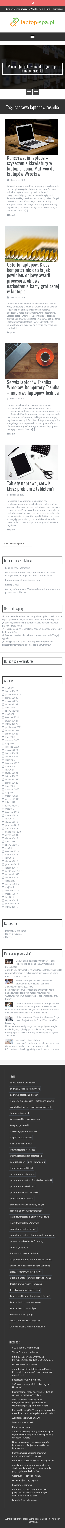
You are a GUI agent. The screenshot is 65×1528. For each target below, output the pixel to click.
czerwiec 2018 (12, 845)
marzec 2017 (11, 894)
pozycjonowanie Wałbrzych (23, 1186)
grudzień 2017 (12, 864)
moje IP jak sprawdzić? (21, 1137)
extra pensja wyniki (45, 1101)
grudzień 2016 (12, 903)
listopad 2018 (11, 828)
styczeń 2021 (11, 773)
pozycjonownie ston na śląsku (24, 1192)
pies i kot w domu (36, 1162)
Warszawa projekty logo (21, 1314)
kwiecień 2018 (12, 851)
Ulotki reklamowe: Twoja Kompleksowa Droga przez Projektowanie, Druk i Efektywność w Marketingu (32, 1020)
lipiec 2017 (10, 881)
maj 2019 (9, 809)
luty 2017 (9, 897)
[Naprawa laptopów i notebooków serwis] (32, 22)
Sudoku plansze (17, 1278)
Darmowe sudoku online (21, 1101)
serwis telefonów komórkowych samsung (30, 1265)
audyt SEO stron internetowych (25, 1089)
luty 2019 (9, 818)
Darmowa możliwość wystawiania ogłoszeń (33, 1460)
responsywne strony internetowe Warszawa (31, 1259)
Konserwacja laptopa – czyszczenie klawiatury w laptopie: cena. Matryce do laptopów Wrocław (30, 165)
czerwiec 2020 (12, 789)
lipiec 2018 (10, 841)
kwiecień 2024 (12, 717)
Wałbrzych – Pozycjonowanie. (26, 1476)
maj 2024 (9, 714)
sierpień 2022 (11, 756)
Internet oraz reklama (15, 931)
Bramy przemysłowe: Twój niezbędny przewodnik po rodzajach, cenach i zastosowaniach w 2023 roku (28, 983)
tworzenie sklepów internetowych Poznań (30, 1296)
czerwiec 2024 (12, 711)
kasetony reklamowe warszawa (25, 1119)
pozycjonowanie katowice (22, 1174)
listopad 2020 (11, 776)
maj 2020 (9, 792)
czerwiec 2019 (12, 805)
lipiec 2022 (10, 760)
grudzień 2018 (12, 825)
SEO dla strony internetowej (25, 1348)
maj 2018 (9, 848)
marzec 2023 (11, 750)
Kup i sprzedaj (12, 585)
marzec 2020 (11, 796)
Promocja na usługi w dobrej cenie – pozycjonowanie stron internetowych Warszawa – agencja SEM (29, 1492)
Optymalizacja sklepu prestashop (26, 1156)
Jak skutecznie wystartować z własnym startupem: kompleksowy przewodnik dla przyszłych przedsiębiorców (31, 1468)
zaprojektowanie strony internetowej (27, 1326)
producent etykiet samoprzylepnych (27, 1204)
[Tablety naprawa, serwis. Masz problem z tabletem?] (31, 462)
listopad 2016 (11, 907)
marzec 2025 (11, 701)
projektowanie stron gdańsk (23, 1229)
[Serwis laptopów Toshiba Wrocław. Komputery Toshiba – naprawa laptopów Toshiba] (31, 361)
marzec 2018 (11, 854)
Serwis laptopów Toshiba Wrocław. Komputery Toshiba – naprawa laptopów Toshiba (33, 387)
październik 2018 (13, 832)
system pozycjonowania (39, 1278)
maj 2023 (9, 743)
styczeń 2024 (11, 721)
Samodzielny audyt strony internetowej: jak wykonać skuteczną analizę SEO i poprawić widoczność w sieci (32, 1434)
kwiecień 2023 (12, 747)
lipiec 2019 (10, 802)
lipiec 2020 (10, 786)
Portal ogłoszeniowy (22, 1427)
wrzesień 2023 (12, 730)
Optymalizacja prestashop (22, 1150)
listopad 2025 (11, 691)
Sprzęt (12, 215)
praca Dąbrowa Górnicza (22, 1198)
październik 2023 (13, 727)
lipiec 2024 (10, 707)
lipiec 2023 (10, 737)
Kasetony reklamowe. (22, 1485)
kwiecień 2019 (12, 812)
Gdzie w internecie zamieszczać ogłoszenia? (37, 1003)
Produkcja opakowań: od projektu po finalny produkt (32, 68)
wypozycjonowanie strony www (25, 1320)
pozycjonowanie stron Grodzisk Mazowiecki (31, 1180)
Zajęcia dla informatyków (28, 1040)
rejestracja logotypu (19, 1247)
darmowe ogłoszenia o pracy (24, 1095)
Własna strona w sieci (22, 1422)
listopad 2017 (11, 868)
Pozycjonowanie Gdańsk (21, 1168)
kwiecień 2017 (12, 890)
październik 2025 (13, 694)
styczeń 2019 (11, 822)
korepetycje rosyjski (19, 1125)
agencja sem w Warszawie (23, 1082)
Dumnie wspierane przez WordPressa (23, 1519)
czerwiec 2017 (12, 884)
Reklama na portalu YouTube (24, 1253)
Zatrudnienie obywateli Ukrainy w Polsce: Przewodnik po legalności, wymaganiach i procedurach (30, 964)
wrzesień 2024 (12, 704)
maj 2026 (9, 688)
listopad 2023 (11, 724)
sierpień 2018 (11, 838)
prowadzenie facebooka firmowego (27, 1241)
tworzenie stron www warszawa (25, 1302)
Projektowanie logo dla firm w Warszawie (29, 1217)
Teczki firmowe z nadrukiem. (26, 1352)
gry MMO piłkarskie (19, 1107)
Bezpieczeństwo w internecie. (26, 1380)
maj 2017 (9, 887)
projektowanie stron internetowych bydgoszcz (32, 1235)
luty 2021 (9, 769)
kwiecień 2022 (12, 763)
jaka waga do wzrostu (41, 1107)
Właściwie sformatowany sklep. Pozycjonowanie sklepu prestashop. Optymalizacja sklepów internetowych (30, 1402)
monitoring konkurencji (21, 1143)
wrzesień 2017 (12, 874)
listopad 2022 (11, 753)
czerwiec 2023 (12, 740)
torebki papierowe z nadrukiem (25, 1290)
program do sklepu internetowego (26, 1211)
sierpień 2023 (11, 734)
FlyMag (54, 1519)
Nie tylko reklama (13, 934)
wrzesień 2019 (12, 799)
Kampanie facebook (19, 1113)
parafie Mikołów (17, 1162)
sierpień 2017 (11, 877)
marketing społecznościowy (23, 1131)
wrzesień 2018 (12, 835)
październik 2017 (13, 871)
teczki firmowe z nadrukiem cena (26, 1284)
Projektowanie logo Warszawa (24, 1223)
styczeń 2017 (11, 900)
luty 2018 (9, 858)
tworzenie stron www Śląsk (23, 1308)
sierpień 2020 (11, 783)
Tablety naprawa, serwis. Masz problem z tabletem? (31, 485)
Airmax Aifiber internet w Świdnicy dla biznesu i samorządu (35, 9)
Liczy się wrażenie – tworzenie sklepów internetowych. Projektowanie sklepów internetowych (31, 1445)
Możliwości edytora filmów (24, 1364)
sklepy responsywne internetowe (26, 1272)
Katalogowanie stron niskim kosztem (23, 580)
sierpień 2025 (11, 698)
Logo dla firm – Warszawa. (18, 568)
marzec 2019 (11, 815)
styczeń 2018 (11, 861)
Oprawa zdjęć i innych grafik (25, 1480)
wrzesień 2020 (12, 779)
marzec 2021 (11, 766)
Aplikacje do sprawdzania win (26, 1418)
